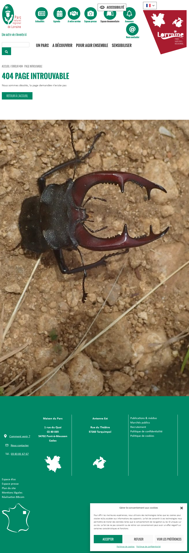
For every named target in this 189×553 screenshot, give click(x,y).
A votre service (74, 21)
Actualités (39, 21)
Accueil (6, 66)
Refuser (138, 539)
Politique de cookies (126, 547)
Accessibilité (115, 7)
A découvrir (62, 45)
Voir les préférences (169, 539)
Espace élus (9, 479)
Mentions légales (12, 492)
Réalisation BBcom (13, 497)
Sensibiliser (122, 45)
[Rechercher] (6, 51)
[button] (181, 508)
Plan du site (9, 488)
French (150, 5)
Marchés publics (140, 422)
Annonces (129, 21)
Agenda (56, 21)
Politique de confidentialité (148, 547)
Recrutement (138, 427)
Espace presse (90, 21)
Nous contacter (132, 37)
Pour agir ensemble (92, 45)
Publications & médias (143, 418)
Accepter (108, 539)
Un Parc (42, 45)
